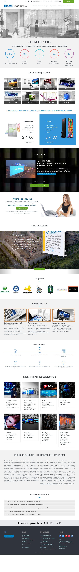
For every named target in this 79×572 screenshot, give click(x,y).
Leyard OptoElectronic (68, 475)
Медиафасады (26, 542)
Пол (23, 544)
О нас (68, 6)
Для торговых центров (46, 544)
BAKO (41, 475)
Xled (60, 539)
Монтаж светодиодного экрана (65, 402)
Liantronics (52, 474)
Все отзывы (39, 269)
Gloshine (49, 475)
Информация (61, 6)
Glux (45, 475)
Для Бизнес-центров (45, 535)
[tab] (39, 501)
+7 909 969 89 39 (48, 1)
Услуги (46, 6)
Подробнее (29, 142)
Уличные (24, 536)
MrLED (53, 475)
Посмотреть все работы (39, 186)
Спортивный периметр (28, 540)
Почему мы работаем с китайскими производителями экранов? (24, 501)
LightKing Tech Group (60, 474)
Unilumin (58, 475)
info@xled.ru (58, 1)
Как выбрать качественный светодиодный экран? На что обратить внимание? (28, 508)
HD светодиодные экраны (47, 542)
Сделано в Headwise (39, 552)
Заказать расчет (22, 208)
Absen (68, 474)
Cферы (24, 541)
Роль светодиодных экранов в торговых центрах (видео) (48, 404)
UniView (72, 474)
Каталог (34, 6)
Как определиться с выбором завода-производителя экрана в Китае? (26, 504)
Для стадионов (44, 541)
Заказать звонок (68, 1)
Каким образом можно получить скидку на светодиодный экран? (24, 514)
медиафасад (16, 472)
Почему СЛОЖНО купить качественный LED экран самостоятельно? (12, 404)
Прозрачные (25, 535)
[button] (9, 170)
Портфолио (53, 6)
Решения (40, 6)
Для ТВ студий (43, 536)
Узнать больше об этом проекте (46, 175)
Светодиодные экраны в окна (48, 548)
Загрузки (9, 536)
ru (5, 1)
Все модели (25, 547)
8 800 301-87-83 (38, 1)
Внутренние (25, 538)
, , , (66, 543)
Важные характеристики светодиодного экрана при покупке (11, 436)
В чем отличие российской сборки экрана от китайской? (22, 511)
